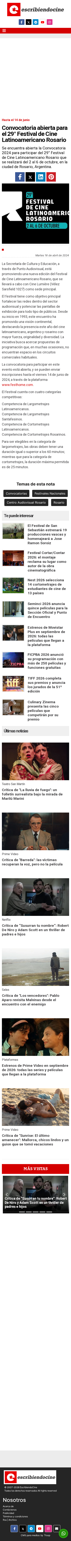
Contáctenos (9, 1509)
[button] (6, 1194)
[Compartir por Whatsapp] (64, 1533)
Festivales (13, 249)
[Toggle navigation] (4, 30)
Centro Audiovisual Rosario (26, 502)
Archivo (13, 1519)
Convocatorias (16, 493)
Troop (47, 1535)
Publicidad (8, 1513)
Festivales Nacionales (50, 493)
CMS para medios (30, 1535)
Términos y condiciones (15, 1516)
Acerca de (8, 1506)
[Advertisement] (35, 75)
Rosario (59, 502)
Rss (5, 1519)
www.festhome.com (17, 385)
